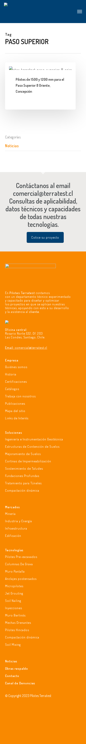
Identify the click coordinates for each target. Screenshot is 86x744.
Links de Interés (16, 418)
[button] (79, 11)
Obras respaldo (16, 668)
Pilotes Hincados (17, 630)
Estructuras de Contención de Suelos (32, 446)
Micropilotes (14, 586)
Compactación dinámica (22, 490)
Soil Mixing (13, 644)
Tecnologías (14, 550)
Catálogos (12, 389)
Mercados (12, 507)
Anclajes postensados (21, 579)
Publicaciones (15, 403)
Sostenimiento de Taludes (24, 468)
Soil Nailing (13, 601)
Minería (10, 514)
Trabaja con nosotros (20, 396)
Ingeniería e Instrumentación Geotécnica (34, 439)
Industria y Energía (18, 521)
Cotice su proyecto (45, 237)
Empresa (11, 360)
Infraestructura (16, 528)
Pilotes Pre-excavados (21, 557)
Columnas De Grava (19, 564)
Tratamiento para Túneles (23, 483)
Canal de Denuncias (20, 683)
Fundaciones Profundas (22, 476)
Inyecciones (13, 608)
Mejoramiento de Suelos (23, 454)
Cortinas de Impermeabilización (28, 461)
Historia (10, 374)
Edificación (13, 536)
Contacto (12, 676)
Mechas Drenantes (18, 622)
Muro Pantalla (15, 571)
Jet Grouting (14, 593)
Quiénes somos (16, 367)
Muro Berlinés (15, 615)
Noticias (12, 145)
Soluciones (13, 432)
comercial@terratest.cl (31, 347)
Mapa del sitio (15, 411)
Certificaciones (16, 381)
